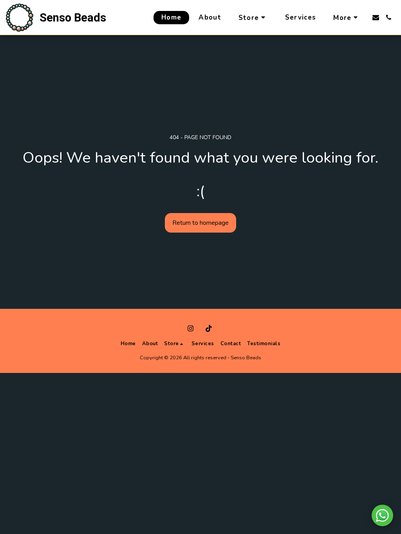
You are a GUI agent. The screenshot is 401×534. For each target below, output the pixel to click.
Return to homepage (200, 223)
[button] (376, 17)
